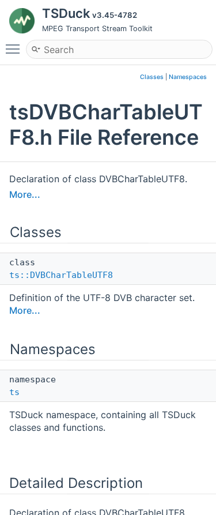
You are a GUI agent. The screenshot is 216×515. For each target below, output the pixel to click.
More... (24, 194)
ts (14, 392)
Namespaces (188, 77)
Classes (152, 77)
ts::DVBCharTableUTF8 (61, 275)
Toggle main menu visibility (15, 48)
